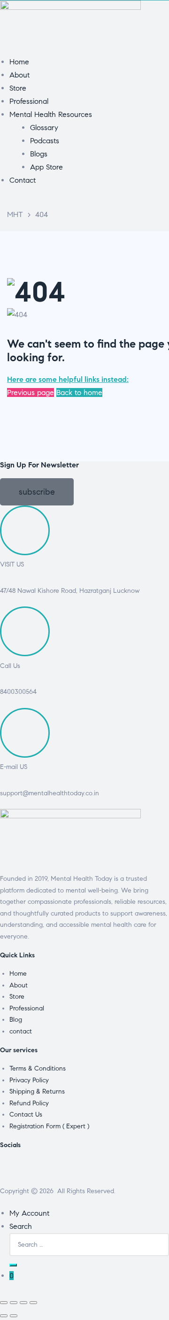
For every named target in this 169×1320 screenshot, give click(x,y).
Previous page (30, 392)
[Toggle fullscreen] (13, 1302)
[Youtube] (113, 1169)
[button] (37, 491)
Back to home (79, 392)
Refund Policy (29, 1103)
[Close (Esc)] (33, 1302)
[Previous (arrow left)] (4, 1315)
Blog (15, 1020)
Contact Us (25, 1114)
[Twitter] (37, 1169)
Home (18, 974)
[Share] (23, 1302)
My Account (29, 1213)
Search (20, 1226)
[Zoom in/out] (4, 1302)
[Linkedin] (88, 1169)
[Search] (13, 1265)
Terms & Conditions (37, 1068)
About (18, 985)
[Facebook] (11, 1169)
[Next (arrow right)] (13, 1315)
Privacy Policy (29, 1080)
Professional (26, 1008)
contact (20, 1031)
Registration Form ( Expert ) (49, 1126)
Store (16, 997)
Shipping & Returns (37, 1091)
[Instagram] (62, 1169)
